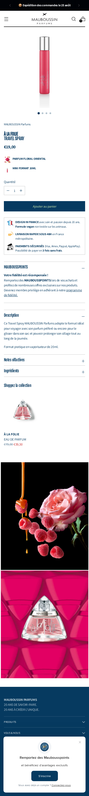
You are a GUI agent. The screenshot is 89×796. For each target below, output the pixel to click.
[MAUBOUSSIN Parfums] (44, 18)
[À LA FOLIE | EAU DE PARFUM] (22, 409)
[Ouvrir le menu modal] (6, 18)
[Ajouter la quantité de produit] (8, 190)
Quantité (10, 182)
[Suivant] (79, 5)
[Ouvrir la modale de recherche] (73, 18)
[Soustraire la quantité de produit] (21, 190)
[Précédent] (10, 5)
